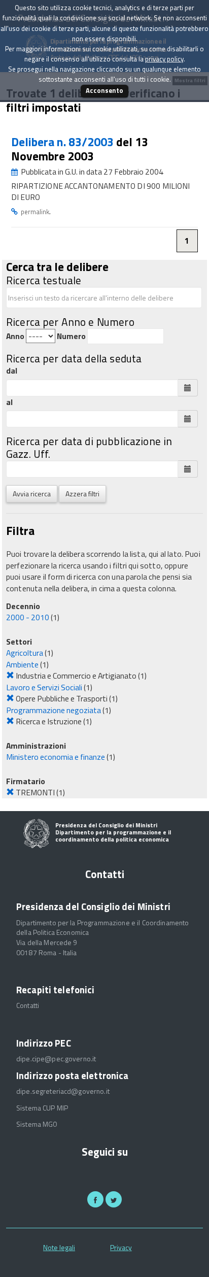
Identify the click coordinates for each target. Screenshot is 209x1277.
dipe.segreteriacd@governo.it (63, 1091)
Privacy (121, 1247)
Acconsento (104, 90)
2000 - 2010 (27, 617)
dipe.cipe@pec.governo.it (56, 1059)
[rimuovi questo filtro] (10, 675)
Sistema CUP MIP (42, 1108)
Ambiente (22, 664)
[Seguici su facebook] (95, 1199)
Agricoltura (24, 653)
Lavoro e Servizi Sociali (44, 687)
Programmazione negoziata (53, 710)
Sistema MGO (37, 1124)
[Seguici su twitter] (114, 1199)
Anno (15, 336)
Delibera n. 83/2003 (63, 142)
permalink (35, 212)
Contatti (27, 1005)
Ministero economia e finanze (55, 757)
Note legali (59, 1247)
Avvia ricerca (32, 493)
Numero (71, 336)
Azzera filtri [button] (82, 493)
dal (11, 371)
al (9, 402)
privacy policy (164, 59)
